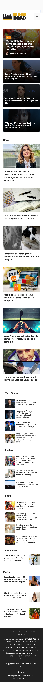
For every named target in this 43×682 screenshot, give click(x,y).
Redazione (19, 632)
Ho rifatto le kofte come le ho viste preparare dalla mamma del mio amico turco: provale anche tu (26, 539)
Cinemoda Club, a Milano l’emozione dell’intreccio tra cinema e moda (27, 484)
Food (8, 37)
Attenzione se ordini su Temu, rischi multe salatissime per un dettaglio (19, 298)
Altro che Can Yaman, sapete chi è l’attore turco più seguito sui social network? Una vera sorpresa (26, 438)
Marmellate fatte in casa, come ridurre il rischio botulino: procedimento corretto (21, 45)
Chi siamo (10, 632)
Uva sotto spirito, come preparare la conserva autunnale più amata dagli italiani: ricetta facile (26, 517)
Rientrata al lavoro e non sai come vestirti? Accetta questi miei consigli (26, 473)
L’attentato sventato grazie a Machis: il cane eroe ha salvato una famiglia (21, 256)
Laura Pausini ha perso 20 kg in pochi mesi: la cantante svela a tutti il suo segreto (21, 76)
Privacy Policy (30, 632)
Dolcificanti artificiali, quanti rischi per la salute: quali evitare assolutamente (26, 528)
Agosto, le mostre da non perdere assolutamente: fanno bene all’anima (14, 557)
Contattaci (21, 667)
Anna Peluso (12, 53)
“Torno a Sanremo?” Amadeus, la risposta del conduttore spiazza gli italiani (26, 426)
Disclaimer (21, 635)
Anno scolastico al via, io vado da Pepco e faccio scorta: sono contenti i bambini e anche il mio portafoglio (26, 460)
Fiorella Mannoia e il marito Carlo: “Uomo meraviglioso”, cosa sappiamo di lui (15, 595)
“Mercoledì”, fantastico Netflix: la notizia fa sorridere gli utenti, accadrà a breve (20, 125)
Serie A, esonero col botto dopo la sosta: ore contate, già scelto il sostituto (21, 339)
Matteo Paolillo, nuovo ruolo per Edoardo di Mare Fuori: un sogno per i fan (21, 100)
